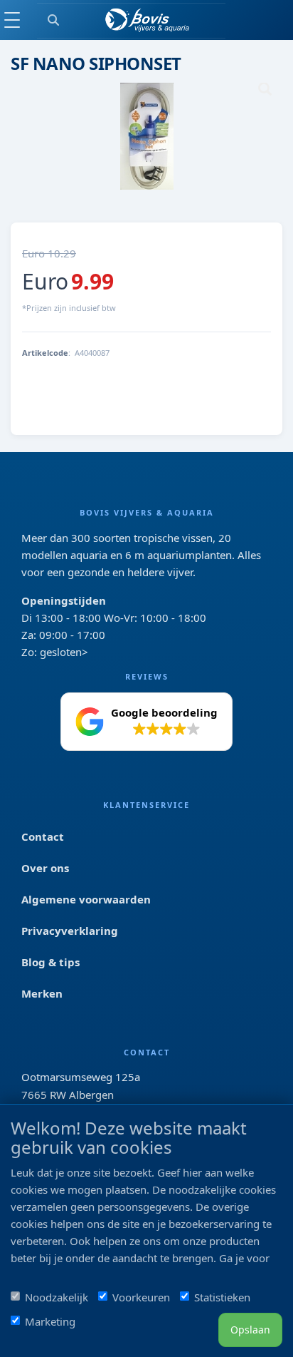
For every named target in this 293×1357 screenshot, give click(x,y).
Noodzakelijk (56, 1297)
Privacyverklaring (69, 930)
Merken (42, 993)
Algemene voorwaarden (86, 899)
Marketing (50, 1321)
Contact (42, 836)
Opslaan (250, 1329)
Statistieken (222, 1297)
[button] (146, 721)
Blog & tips (50, 962)
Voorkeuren (141, 1297)
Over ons (45, 868)
